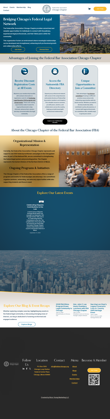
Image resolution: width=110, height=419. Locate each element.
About (74, 366)
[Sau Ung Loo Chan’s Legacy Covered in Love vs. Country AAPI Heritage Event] (98, 300)
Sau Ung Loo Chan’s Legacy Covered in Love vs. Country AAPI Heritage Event (98, 308)
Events (12, 7)
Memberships (75, 379)
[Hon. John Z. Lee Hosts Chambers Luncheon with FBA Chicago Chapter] (81, 300)
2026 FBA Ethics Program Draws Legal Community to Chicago (64, 307)
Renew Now (44, 49)
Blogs (75, 371)
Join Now (18, 49)
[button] (82, 198)
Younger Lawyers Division (80, 315)
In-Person (67, 314)
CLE (57, 315)
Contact (6, 10)
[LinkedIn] (23, 369)
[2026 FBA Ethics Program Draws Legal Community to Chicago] (64, 300)
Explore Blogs (26, 324)
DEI (100, 317)
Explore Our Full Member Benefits (55, 121)
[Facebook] (27, 369)
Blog (29, 7)
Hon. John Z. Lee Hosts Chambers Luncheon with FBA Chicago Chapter (81, 307)
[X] (30, 369)
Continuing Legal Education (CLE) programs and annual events (24, 100)
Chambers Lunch (78, 314)
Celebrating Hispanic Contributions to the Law (35, 207)
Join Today (100, 9)
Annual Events (60, 314)
